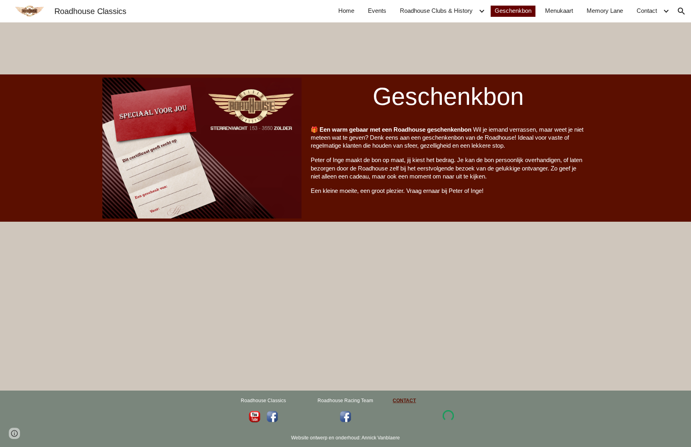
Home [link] (346, 11)
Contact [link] (647, 11)
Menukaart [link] (559, 11)
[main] (448, 96)
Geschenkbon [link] (513, 11)
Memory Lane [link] (605, 11)
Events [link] (377, 11)
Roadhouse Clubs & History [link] (436, 11)
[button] (681, 11)
